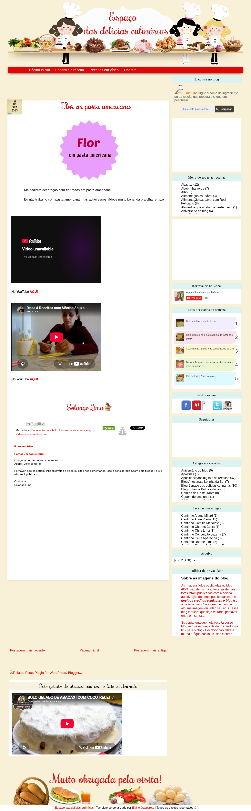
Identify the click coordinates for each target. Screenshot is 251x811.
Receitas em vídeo (104, 70)
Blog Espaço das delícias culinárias (206, 485)
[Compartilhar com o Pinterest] (43, 424)
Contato (130, 70)
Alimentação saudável (196, 196)
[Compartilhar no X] (36, 424)
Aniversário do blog (194, 211)
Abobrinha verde (192, 188)
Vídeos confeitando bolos (31, 434)
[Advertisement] (80, 84)
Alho (184, 192)
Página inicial (39, 70)
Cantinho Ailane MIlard (197, 515)
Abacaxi (187, 184)
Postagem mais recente (27, 650)
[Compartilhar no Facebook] (39, 424)
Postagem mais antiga (150, 650)
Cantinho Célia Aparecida (199, 538)
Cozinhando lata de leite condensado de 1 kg (210, 348)
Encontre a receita (69, 70)
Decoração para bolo (44, 430)
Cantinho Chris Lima (195, 530)
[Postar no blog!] (32, 424)
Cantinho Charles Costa (198, 526)
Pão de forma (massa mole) (201, 376)
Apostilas (187, 474)
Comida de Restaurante (197, 493)
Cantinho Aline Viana (196, 519)
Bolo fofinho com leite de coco (202, 321)
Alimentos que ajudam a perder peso (206, 207)
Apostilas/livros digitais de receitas (205, 478)
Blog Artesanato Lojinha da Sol (202, 481)
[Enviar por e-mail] (28, 424)
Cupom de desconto (195, 496)
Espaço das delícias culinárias (74, 807)
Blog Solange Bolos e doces (201, 489)
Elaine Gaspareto (143, 807)
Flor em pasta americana (74, 430)
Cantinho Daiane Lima (197, 542)
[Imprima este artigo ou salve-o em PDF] (109, 429)
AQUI (33, 292)
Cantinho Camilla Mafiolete (200, 523)
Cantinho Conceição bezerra (201, 534)
